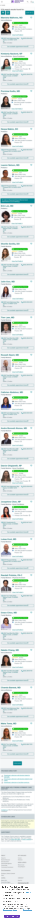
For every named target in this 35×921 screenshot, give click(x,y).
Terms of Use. (27, 910)
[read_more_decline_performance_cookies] (29, 898)
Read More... (29, 893)
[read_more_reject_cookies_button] (22, 901)
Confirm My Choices (12, 916)
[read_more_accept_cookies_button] (14, 896)
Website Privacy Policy (10, 910)
